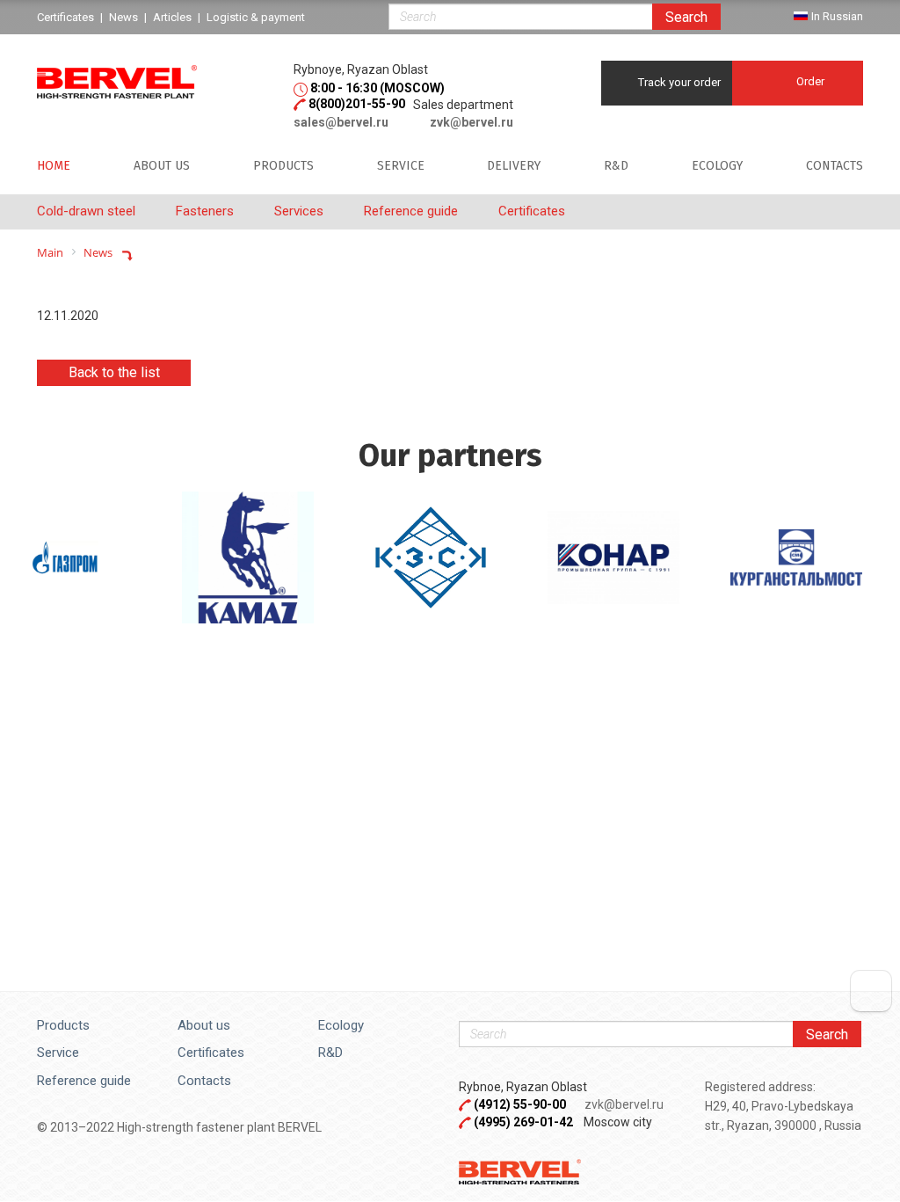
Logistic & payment (256, 17)
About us (162, 166)
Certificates (211, 1052)
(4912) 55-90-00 (521, 1104)
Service (58, 1052)
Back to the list (114, 372)
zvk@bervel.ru (471, 122)
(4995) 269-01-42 (523, 1122)
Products (283, 166)
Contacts (834, 166)
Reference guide (84, 1081)
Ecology (717, 166)
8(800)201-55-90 (356, 104)
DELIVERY (514, 166)
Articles (172, 17)
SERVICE (401, 166)
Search (686, 17)
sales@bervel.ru (341, 122)
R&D (616, 166)
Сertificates (65, 17)
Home (53, 166)
